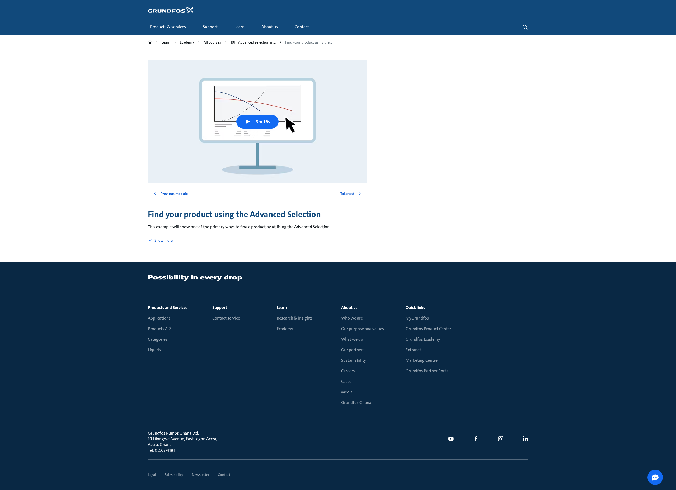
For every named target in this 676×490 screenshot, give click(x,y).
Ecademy (285, 328)
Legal (152, 474)
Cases (346, 381)
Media (347, 392)
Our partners (352, 350)
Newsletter (200, 474)
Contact (224, 474)
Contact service (226, 318)
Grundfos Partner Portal (427, 371)
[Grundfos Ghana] (150, 43)
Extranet (413, 350)
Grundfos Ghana (356, 402)
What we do (352, 339)
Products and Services (167, 307)
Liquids (154, 350)
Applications (159, 318)
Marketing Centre (422, 360)
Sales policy (174, 474)
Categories (157, 339)
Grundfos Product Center (428, 328)
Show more (163, 240)
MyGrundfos (417, 318)
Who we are (352, 318)
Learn (282, 307)
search (525, 27)
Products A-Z (159, 328)
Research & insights (295, 318)
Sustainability (353, 360)
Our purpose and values (362, 328)
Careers (348, 371)
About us (349, 307)
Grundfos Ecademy (423, 339)
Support (219, 307)
